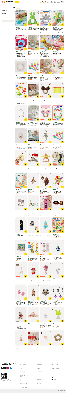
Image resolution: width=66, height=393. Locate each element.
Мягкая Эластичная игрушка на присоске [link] (57, 100)
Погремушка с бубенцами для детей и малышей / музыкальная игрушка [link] (58, 77)
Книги (21, 379)
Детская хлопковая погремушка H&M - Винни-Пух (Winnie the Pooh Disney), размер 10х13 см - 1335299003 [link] (21, 325)
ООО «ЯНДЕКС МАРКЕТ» (61, 390)
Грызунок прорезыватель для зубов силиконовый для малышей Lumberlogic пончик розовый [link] (45, 124)
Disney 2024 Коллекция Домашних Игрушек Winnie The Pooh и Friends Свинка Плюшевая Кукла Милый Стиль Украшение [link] (21, 348)
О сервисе (38, 368)
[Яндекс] (64, 391)
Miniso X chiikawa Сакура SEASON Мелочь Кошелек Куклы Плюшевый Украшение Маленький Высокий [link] (45, 325)
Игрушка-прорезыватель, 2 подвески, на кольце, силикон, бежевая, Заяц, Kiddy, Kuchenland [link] (20, 146)
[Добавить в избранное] (25, 11)
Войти (62, 1)
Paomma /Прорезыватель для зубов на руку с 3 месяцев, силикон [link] (45, 77)
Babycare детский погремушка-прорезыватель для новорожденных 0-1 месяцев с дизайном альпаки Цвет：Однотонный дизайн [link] (44, 258)
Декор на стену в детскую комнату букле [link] (33, 124)
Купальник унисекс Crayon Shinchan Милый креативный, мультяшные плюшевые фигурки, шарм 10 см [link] (33, 280)
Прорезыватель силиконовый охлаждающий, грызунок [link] (44, 29)
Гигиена (21, 368)
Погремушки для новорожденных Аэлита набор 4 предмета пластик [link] (21, 100)
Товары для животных (23, 383)
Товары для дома (22, 372)
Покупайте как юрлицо (40, 367)
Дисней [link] (29, 168)
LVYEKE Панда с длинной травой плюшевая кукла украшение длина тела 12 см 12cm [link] (45, 303)
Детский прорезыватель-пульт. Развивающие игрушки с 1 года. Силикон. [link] (57, 168)
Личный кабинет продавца (40, 379)
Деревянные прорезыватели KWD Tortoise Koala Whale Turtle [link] (58, 348)
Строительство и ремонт (23, 384)
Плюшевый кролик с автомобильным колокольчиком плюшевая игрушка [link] (45, 146)
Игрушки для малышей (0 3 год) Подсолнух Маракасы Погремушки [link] (45, 280)
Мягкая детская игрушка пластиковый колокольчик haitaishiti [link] (21, 191)
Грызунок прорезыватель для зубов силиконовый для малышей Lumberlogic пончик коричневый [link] (45, 100)
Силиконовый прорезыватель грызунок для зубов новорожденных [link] (57, 325)
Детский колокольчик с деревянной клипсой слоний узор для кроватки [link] (21, 280)
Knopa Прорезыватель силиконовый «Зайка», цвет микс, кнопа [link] (33, 29)
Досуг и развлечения (23, 364)
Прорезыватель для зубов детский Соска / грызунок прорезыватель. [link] (45, 168)
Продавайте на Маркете (40, 380)
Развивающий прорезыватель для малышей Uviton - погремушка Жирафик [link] (45, 53)
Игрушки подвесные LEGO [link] (57, 257)
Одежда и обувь (22, 371)
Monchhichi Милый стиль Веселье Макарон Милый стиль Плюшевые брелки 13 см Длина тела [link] (45, 235)
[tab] (4, 4)
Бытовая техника (22, 367)
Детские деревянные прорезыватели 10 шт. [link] (43, 348)
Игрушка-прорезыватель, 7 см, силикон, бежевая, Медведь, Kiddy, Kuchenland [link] (21, 77)
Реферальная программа (56, 365)
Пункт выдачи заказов (55, 368)
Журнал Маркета (39, 371)
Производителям (54, 367)
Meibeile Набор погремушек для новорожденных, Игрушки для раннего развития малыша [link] (32, 100)
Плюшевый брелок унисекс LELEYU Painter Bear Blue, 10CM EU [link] (33, 235)
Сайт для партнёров (39, 383)
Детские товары (22, 386)
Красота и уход (22, 375)
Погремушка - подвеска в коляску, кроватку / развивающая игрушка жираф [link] (33, 258)
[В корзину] (25, 24)
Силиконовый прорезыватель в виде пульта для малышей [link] (45, 213)
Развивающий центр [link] (56, 235)
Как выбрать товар (39, 364)
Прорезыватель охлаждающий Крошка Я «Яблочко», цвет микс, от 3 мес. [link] (21, 53)
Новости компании (55, 364)
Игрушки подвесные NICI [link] (32, 190)
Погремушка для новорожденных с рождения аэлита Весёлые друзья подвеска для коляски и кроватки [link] (58, 124)
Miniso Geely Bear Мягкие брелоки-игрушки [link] (33, 213)
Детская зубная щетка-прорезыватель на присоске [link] (32, 146)
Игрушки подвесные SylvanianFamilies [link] (19, 258)
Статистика (4, 391)
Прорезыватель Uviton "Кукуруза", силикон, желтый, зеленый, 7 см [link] (58, 29)
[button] (18, 9)
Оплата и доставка (39, 365)
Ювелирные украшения (23, 387)
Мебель (21, 365)
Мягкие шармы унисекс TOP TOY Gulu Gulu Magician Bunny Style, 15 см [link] (58, 213)
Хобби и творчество (23, 376)
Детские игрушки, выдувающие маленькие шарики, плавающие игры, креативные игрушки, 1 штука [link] (33, 77)
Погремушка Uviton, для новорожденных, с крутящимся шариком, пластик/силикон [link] (57, 53)
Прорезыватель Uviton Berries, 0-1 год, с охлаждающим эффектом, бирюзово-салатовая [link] (21, 29)
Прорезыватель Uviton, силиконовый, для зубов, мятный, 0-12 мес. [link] (33, 53)
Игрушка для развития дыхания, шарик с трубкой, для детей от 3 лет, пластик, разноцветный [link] (58, 146)
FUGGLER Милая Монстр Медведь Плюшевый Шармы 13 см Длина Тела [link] (21, 303)
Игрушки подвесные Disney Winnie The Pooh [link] (33, 303)
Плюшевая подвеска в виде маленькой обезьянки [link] (44, 191)
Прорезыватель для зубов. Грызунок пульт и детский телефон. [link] (21, 236)
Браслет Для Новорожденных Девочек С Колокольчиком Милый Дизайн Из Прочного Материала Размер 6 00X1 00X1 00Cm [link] (21, 124)
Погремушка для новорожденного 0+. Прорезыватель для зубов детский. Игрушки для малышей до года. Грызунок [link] (58, 191)
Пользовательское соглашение (11, 391)
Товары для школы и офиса (24, 380)
